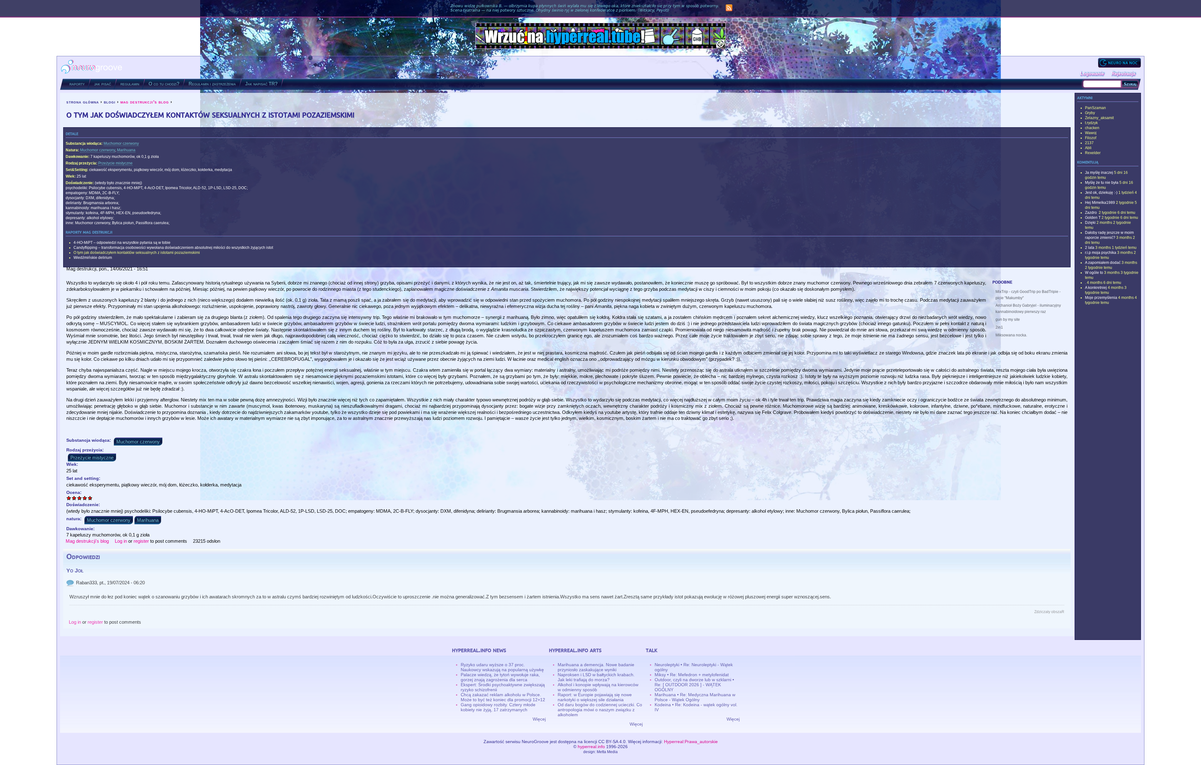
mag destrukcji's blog (144, 101)
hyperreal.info (591, 746)
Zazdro (1091, 212)
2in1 (999, 327)
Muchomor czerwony (121, 143)
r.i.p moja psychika (1100, 252)
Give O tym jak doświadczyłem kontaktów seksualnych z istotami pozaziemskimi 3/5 (79, 498)
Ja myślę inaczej (1099, 172)
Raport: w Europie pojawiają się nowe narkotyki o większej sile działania (595, 697)
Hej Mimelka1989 (1100, 202)
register (141, 541)
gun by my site (1008, 319)
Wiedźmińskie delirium (92, 257)
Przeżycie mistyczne (115, 163)
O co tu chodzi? (164, 83)
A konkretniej (1096, 287)
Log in (121, 541)
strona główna (82, 101)
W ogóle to (1094, 272)
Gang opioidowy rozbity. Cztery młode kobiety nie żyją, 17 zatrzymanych (498, 707)
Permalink (70, 582)
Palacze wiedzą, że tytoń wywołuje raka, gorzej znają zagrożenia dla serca (500, 677)
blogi (109, 101)
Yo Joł (75, 570)
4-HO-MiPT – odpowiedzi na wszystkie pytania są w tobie (121, 242)
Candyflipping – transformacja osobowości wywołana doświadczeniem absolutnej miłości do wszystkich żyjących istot (173, 247)
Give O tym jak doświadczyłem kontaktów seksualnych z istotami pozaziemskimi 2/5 (74, 498)
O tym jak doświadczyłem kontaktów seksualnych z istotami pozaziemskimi (136, 252)
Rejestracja (1123, 73)
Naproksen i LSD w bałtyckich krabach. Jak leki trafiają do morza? (596, 677)
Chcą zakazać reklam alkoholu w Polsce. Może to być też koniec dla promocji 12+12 (503, 697)
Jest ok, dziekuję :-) (1101, 192)
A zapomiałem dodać (1103, 262)
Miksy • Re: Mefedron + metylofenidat (692, 674)
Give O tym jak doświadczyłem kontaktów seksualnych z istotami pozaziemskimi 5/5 (90, 498)
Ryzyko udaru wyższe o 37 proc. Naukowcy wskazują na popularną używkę (502, 667)
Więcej (539, 719)
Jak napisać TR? (261, 83)
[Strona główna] (92, 67)
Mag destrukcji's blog (87, 541)
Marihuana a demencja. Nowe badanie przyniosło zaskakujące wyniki (596, 667)
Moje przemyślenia (1101, 297)
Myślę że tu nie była (1101, 182)
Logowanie (1092, 73)
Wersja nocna (1119, 63)
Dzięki (1090, 222)
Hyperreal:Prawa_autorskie (691, 741)
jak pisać (102, 83)
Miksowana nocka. (1011, 335)
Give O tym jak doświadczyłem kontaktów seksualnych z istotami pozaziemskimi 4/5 (85, 498)
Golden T (1093, 217)
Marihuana (126, 150)
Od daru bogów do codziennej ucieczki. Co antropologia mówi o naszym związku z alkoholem (600, 709)
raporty (77, 83)
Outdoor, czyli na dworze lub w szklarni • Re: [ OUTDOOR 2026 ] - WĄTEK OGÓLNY (694, 684)
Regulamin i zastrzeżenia (212, 83)
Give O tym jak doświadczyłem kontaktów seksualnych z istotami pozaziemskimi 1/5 (69, 498)
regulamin (129, 83)
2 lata (1089, 247)
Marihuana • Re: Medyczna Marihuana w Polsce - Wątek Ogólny (695, 697)
